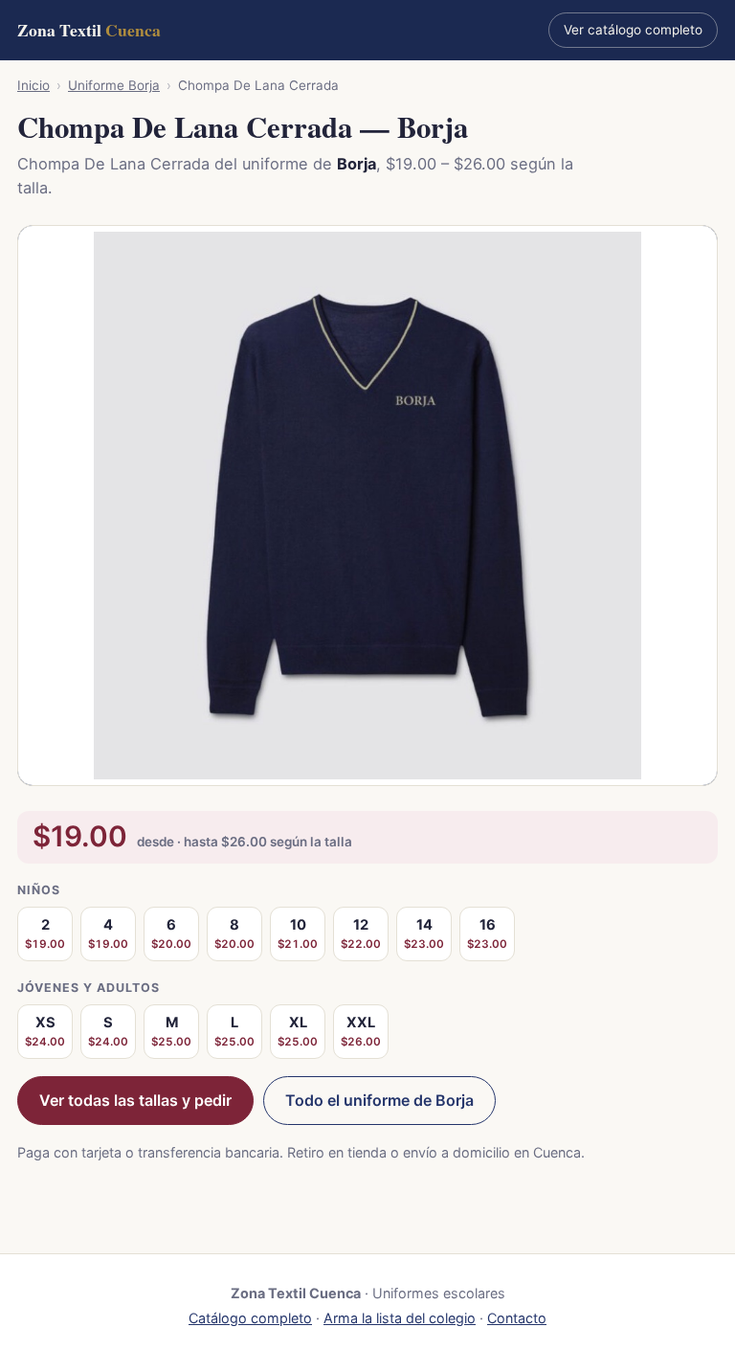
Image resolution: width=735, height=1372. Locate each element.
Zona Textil (89, 29)
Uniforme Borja (114, 85)
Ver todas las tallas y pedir (135, 1100)
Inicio (33, 85)
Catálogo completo (250, 1318)
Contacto (516, 1318)
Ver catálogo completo (633, 29)
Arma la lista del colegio (399, 1318)
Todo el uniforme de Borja (379, 1100)
